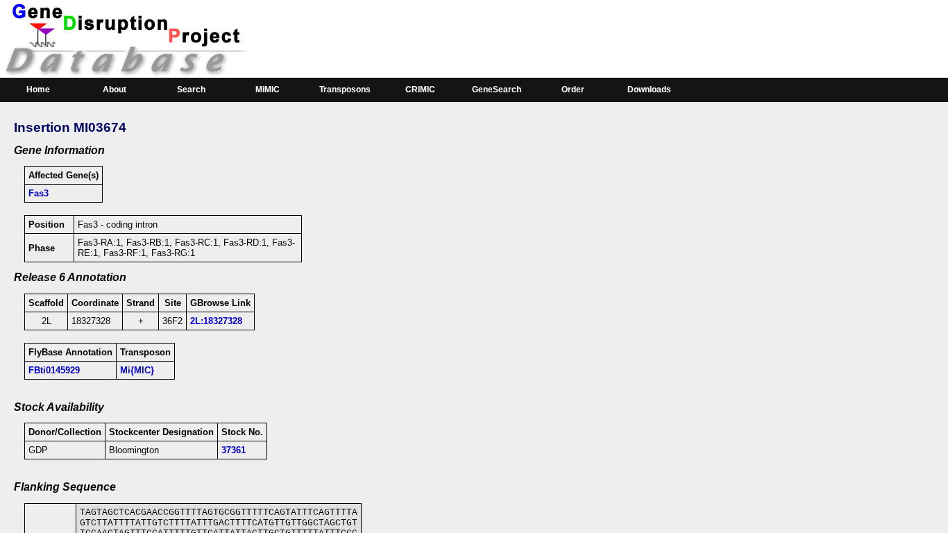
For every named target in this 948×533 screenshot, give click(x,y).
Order (572, 89)
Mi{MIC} (137, 370)
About (114, 89)
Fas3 (38, 193)
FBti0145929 (54, 370)
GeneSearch (496, 89)
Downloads (649, 89)
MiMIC (267, 89)
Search (191, 89)
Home (38, 89)
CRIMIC (420, 89)
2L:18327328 (216, 321)
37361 (233, 450)
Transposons (345, 89)
